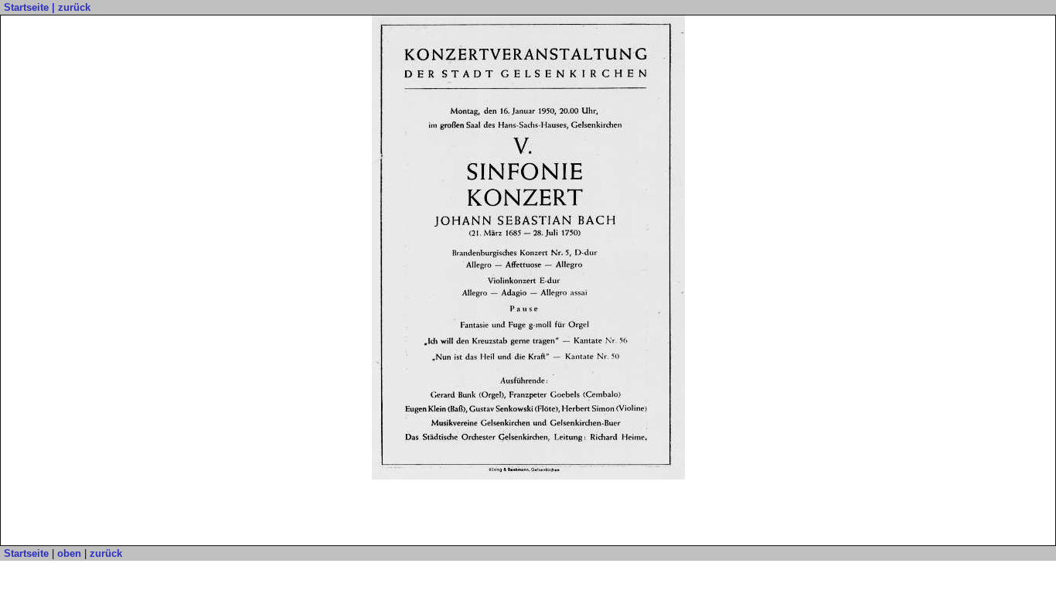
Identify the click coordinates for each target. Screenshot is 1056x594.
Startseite (26, 7)
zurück (74, 7)
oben (69, 553)
